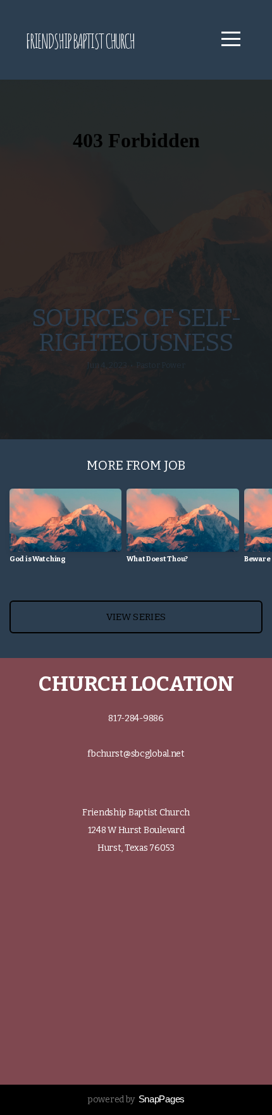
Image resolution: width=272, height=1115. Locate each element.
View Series (136, 617)
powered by (136, 1099)
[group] (65, 531)
